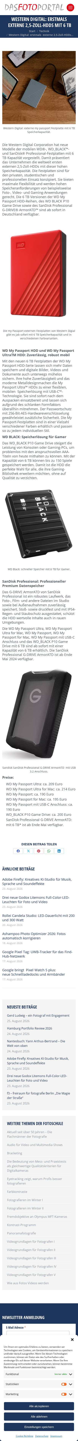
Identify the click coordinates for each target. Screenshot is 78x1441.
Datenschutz (41, 1436)
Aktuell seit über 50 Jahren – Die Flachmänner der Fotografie (29, 1134)
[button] (72, 1339)
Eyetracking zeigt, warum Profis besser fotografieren (34, 1181)
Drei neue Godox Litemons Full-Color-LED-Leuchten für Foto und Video (35, 899)
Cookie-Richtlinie (24, 1436)
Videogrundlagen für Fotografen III (31, 1258)
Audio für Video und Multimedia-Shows (35, 1145)
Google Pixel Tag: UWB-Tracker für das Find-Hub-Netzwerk (37, 954)
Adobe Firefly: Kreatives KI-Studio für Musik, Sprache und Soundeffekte (37, 881)
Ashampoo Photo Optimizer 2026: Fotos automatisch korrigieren (34, 936)
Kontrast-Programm (21, 1225)
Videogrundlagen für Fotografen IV (31, 1266)
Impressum (56, 1436)
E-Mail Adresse (16, 1327)
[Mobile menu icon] (70, 7)
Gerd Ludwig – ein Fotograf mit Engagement (38, 1015)
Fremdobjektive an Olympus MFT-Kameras (37, 1217)
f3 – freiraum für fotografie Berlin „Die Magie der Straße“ (38, 1095)
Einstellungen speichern (39, 1427)
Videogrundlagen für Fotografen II (31, 1250)
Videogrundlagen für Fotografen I (31, 1241)
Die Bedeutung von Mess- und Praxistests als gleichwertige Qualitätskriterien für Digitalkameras (36, 1166)
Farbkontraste (17, 1192)
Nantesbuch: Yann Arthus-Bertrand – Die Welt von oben (36, 1043)
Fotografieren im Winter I (25, 1200)
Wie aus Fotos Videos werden (28, 1283)
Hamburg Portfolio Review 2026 (29, 1028)
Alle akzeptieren (39, 1406)
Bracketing (14, 1153)
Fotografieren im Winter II (25, 1208)
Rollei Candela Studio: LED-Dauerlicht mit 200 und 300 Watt (38, 918)
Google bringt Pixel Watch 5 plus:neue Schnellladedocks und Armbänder (33, 972)
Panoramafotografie (21, 1233)
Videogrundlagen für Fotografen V (31, 1275)
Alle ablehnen (39, 1416)
